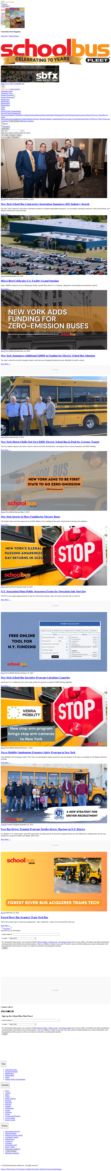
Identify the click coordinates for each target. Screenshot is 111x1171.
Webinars (70, 115)
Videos (16, 115)
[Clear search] (23, 131)
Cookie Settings (14, 121)
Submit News (62, 119)
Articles (20, 2)
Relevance (15, 137)
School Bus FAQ (87, 119)
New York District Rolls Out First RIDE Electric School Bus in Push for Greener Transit (50, 441)
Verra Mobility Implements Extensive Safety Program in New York (38, 752)
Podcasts (45, 115)
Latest (9, 137)
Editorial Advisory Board (35, 119)
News (16, 2)
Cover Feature (9, 2)
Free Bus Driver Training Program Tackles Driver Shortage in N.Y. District (43, 829)
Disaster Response (7, 95)
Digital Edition (14, 36)
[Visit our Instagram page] (11, 1012)
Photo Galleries (24, 115)
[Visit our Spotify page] (13, 1012)
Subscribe (4, 36)
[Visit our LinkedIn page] (4, 1012)
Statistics (51, 115)
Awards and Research (85, 115)
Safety (3, 107)
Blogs (12, 115)
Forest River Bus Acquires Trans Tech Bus (24, 917)
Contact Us (70, 119)
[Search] (22, 131)
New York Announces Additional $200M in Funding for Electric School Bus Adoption (48, 355)
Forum (76, 115)
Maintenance (5, 99)
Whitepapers (58, 115)
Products (32, 115)
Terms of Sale (24, 1169)
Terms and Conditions (12, 1149)
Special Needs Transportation (11, 111)
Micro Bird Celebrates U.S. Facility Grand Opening (30, 280)
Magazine (38, 115)
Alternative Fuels (7, 91)
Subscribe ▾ (5, 6)
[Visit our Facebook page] (2, 1012)
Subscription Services (8, 119)
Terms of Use (15, 1169)
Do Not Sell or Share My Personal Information (45, 1169)
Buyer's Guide (10, 1120)
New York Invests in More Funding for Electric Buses (30, 516)
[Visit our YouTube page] (8, 1012)
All (2, 135)
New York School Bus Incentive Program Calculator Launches (35, 677)
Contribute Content (50, 119)
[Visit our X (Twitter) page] (6, 1012)
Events (65, 115)
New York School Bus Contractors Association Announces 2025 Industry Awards (45, 204)
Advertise (77, 119)
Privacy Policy (98, 119)
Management (5, 103)
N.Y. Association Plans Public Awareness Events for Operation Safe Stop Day (43, 591)
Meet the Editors (21, 119)
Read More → (6, 214)
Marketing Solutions (27, 121)
